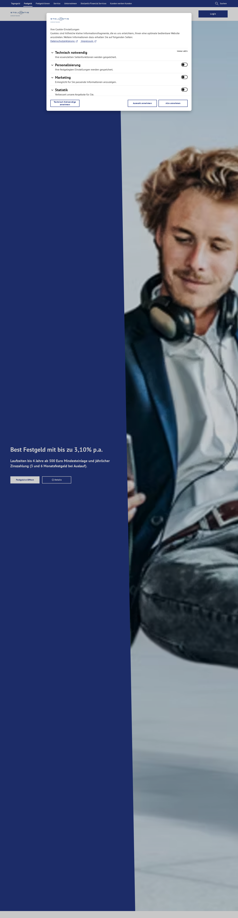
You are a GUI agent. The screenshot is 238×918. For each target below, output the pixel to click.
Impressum (87, 41)
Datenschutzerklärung (62, 41)
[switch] (184, 65)
